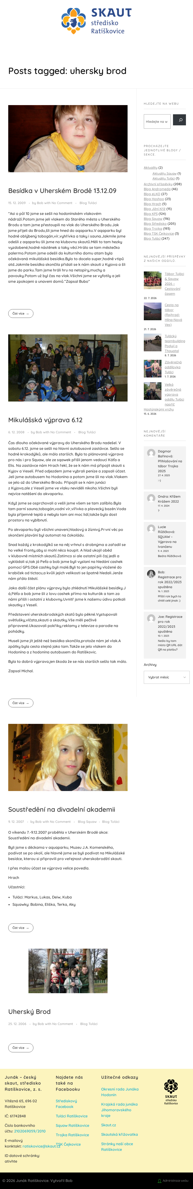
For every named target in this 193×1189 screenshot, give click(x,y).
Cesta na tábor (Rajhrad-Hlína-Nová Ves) (173, 315)
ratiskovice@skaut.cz (41, 1146)
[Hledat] (179, 119)
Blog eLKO (152, 194)
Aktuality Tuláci (164, 178)
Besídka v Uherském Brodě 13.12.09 (62, 190)
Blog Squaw (87, 822)
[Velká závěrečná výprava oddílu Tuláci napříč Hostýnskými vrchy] (152, 391)
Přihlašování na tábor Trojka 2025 (170, 466)
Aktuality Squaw (165, 173)
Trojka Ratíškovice (72, 1134)
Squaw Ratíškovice (73, 1125)
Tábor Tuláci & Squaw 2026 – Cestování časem (174, 284)
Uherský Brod (29, 1011)
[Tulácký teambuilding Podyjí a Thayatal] (152, 342)
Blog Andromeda (157, 189)
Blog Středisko (155, 223)
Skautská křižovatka (119, 1134)
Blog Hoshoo (154, 199)
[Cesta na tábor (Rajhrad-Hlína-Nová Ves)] (152, 311)
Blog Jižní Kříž (154, 209)
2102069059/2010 (30, 1131)
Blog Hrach (152, 204)
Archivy (150, 664)
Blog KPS (151, 214)
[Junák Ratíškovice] (96, 21)
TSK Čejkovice (68, 1144)
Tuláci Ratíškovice (72, 1116)
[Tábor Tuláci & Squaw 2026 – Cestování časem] (152, 280)
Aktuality (150, 167)
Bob (40, 203)
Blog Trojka (153, 228)
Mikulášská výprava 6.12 (45, 420)
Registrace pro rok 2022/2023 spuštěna (169, 582)
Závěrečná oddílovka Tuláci (173, 367)
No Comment (62, 203)
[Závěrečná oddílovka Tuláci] (152, 368)
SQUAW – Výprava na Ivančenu (167, 542)
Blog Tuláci (88, 203)
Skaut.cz (108, 1125)
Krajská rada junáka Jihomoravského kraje (119, 1110)
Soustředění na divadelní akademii (61, 809)
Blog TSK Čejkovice (159, 233)
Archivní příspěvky (158, 184)
